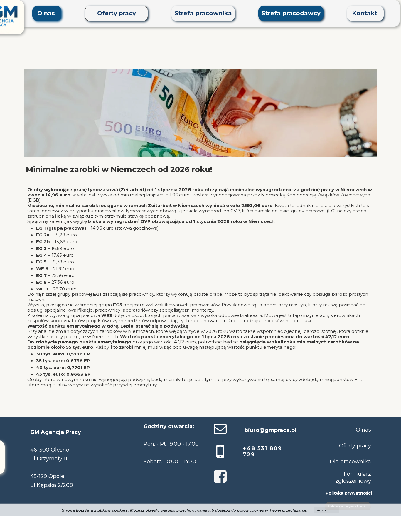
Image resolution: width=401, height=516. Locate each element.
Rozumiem (326, 510)
